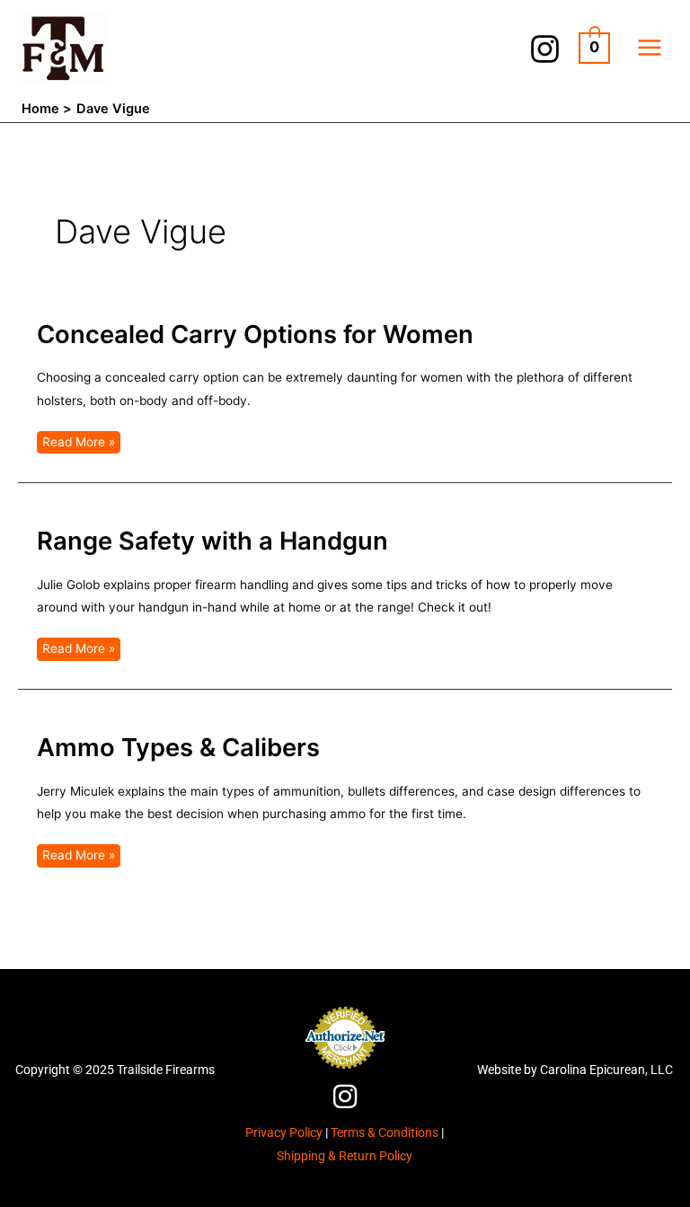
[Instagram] (545, 49)
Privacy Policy (284, 1132)
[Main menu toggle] (650, 48)
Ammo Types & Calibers (178, 747)
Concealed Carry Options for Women (255, 334)
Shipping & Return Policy (344, 1156)
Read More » (78, 440)
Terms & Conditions (384, 1132)
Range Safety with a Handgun (212, 540)
